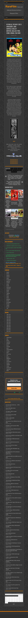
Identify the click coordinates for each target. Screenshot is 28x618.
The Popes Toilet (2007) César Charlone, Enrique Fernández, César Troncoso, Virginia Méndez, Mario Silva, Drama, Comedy (14, 224)
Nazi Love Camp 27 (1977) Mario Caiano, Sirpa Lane (14, 203)
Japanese (8, 281)
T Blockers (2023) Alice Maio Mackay (12, 529)
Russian (8, 303)
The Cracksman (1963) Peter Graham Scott (13, 522)
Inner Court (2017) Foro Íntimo (11, 445)
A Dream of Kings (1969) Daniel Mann (13, 510)
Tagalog (8, 293)
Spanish (8, 275)
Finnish (8, 290)
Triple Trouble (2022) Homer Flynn (12, 588)
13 (14, 598)
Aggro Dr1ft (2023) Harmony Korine (12, 442)
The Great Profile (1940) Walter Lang (12, 448)
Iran (7, 355)
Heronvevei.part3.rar (14, 162)
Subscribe (14, 388)
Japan (8, 348)
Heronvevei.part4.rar (14, 163)
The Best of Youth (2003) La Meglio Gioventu (14, 564)
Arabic (8, 291)
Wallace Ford (14, 171)
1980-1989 (8, 325)
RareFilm (11, 6)
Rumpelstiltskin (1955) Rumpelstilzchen (13, 546)
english (15, 168)
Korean (8, 300)
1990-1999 (8, 326)
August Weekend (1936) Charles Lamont (13, 432)
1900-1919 (8, 314)
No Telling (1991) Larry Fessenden (12, 470)
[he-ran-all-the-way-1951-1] (14, 129)
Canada (8, 351)
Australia (8, 343)
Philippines (9, 358)
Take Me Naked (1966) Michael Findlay (13, 480)
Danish (8, 285)
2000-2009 (8, 328)
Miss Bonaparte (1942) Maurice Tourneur (13, 542)
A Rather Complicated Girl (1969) (12, 557)
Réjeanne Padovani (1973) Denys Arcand (13, 467)
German (8, 276)
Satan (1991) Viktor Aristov (10, 408)
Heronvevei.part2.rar (14, 160)
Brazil (8, 345)
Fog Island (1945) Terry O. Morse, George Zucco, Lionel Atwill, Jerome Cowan (20, 222)
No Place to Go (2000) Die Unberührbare (13, 460)
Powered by (10, 392)
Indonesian (9, 287)
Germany (8, 346)
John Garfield (9, 170)
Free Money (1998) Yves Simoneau (12, 483)
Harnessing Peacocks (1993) (11, 414)
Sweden (8, 363)
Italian (8, 278)
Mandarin (8, 299)
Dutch (8, 294)
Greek (8, 284)
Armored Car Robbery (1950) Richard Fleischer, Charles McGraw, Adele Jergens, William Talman (8, 203)
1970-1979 (8, 323)
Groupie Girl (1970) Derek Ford (11, 539)
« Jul (13, 603)
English (8, 272)
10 (6, 598)
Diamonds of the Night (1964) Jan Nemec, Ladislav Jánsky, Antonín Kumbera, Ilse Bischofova (7, 222)
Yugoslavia (9, 369)
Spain (8, 352)
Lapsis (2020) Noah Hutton (10, 533)
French (8, 273)
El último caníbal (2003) (10, 417)
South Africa (9, 361)
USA (20, 170)
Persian (8, 306)
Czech (8, 296)
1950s (12, 168)
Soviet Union (9, 367)
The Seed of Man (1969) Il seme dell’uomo (13, 486)
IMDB (14, 141)
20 (14, 599)
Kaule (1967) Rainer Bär (10, 473)
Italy (7, 339)
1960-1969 (8, 322)
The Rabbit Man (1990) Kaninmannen (12, 438)
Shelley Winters (15, 170)
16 (21, 598)
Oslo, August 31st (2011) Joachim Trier (13, 584)
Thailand (8, 364)
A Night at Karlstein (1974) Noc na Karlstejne (14, 536)
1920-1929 (8, 316)
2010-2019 (8, 329)
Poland (8, 360)
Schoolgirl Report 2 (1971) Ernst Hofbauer (13, 506)
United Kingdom (10, 349)
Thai (7, 308)
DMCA (8, 370)
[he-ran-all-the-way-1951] (14, 47)
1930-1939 (8, 317)
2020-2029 (8, 331)
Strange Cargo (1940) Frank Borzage (12, 553)
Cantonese (8, 288)
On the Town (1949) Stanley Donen (12, 490)
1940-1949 (8, 319)
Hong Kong (9, 354)
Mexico (8, 357)
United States (9, 337)
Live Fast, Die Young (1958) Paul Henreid (13, 428)
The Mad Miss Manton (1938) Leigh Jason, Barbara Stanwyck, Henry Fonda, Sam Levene (20, 202)
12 (11, 598)
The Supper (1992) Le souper (11, 411)
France (8, 340)
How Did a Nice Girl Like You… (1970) (12, 404)
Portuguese (9, 279)
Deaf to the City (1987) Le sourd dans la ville (14, 435)
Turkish (8, 305)
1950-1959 (8, 320)
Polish (8, 297)
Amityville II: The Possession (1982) (12, 425)
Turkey (8, 366)
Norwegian (9, 302)
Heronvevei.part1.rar (14, 159)
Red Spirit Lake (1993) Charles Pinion (12, 577)
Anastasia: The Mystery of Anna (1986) (13, 477)
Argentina (8, 342)
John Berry (20, 168)
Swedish (8, 282)
